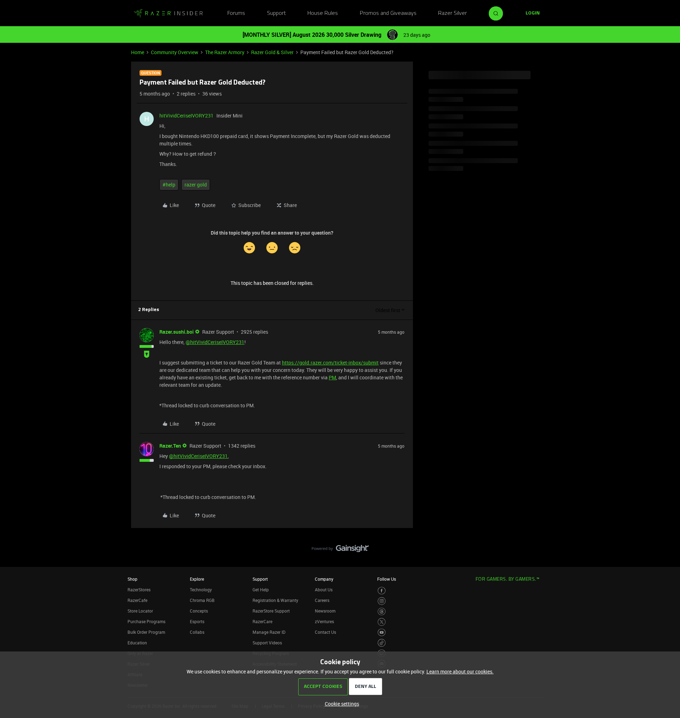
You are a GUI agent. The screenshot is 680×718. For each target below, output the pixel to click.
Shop (132, 579)
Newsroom (325, 611)
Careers (322, 600)
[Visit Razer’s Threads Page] (381, 611)
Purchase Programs (146, 621)
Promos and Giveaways (388, 13)
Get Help (261, 589)
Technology (201, 589)
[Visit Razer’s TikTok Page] (381, 642)
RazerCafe (137, 600)
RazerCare (262, 621)
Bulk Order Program (146, 632)
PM (332, 377)
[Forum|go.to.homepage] (168, 13)
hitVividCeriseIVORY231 (186, 115)
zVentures (324, 621)
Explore (197, 579)
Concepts (199, 611)
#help (169, 184)
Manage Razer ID (269, 632)
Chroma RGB (202, 600)
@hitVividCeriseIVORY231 (215, 342)
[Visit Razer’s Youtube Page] (381, 632)
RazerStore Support (271, 611)
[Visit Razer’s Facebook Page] (381, 590)
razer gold (196, 184)
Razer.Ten (170, 445)
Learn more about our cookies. (460, 671)
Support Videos (267, 642)
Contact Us (325, 632)
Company (324, 579)
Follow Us (386, 579)
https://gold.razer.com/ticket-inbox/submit (330, 362)
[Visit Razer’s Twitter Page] (381, 622)
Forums (236, 13)
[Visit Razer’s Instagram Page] (381, 601)
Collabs (197, 632)
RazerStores (139, 589)
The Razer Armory (224, 52)
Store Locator (140, 611)
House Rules (322, 13)
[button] (532, 13)
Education (137, 642)
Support (276, 13)
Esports (197, 621)
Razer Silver (452, 13)
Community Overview (174, 52)
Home (137, 52)
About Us (324, 589)
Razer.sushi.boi (176, 331)
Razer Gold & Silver (272, 52)
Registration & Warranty (275, 600)
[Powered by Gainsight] (340, 550)
